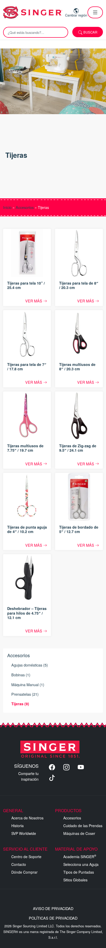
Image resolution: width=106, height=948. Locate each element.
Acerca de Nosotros (27, 817)
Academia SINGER (79, 856)
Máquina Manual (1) (27, 684)
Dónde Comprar (24, 872)
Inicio (7, 207)
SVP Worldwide (23, 833)
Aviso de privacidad (53, 908)
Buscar (89, 32)
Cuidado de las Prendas (82, 825)
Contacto (18, 864)
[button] (95, 12)
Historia (17, 825)
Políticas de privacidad (53, 918)
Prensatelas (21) (25, 694)
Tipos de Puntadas (78, 872)
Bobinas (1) (20, 674)
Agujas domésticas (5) (29, 665)
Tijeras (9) (20, 703)
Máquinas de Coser (79, 833)
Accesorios (25, 207)
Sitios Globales (75, 879)
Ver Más (34, 300)
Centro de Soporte (26, 856)
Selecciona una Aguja (81, 864)
